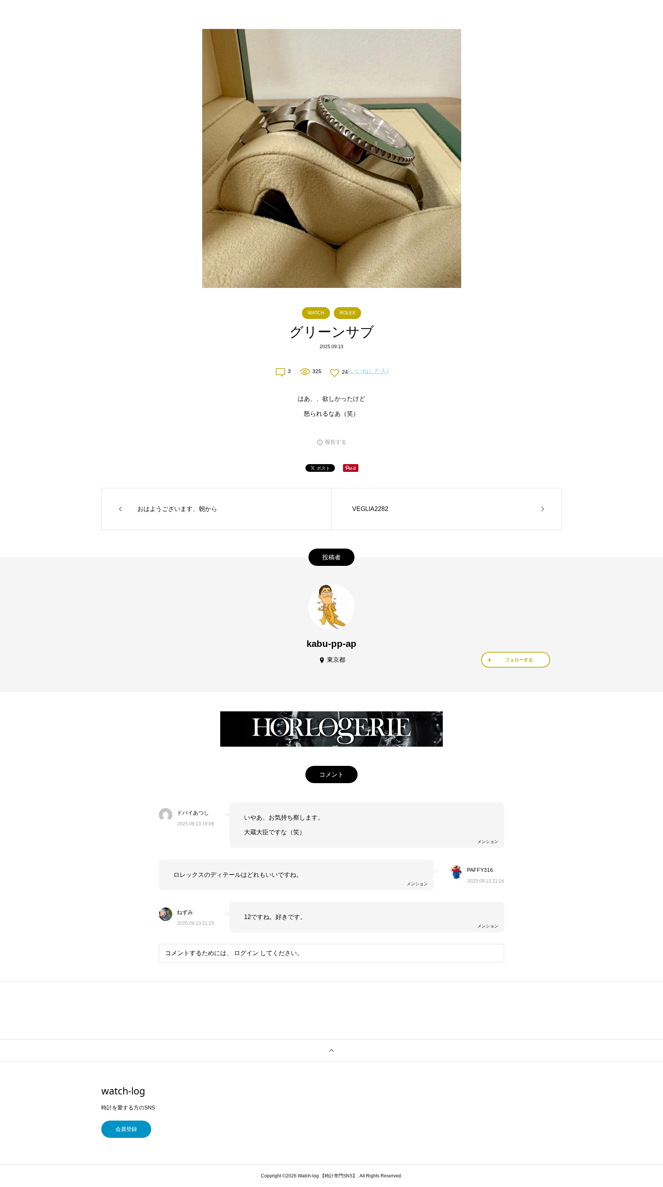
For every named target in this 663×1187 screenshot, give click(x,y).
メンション (487, 841)
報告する (335, 442)
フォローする (519, 660)
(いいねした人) (368, 371)
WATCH (316, 313)
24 (345, 372)
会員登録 (126, 1129)
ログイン (246, 953)
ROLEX (347, 313)
